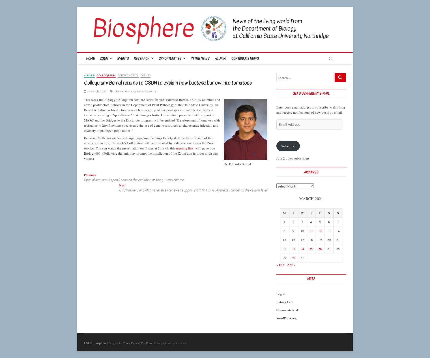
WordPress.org (286, 318)
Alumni (220, 58)
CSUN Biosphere (95, 343)
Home (90, 58)
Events (123, 58)
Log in (281, 294)
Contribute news (245, 58)
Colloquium (106, 75)
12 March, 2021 (96, 91)
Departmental (128, 75)
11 (311, 230)
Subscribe (288, 146)
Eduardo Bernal (147, 91)
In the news (200, 58)
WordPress (146, 343)
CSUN (104, 58)
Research (142, 58)
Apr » (291, 264)
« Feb (280, 264)
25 (311, 248)
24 (302, 248)
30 (293, 257)
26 (320, 248)
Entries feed (284, 302)
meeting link (185, 148)
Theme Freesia (131, 343)
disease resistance (125, 91)
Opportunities (170, 58)
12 (320, 230)
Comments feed (287, 310)
